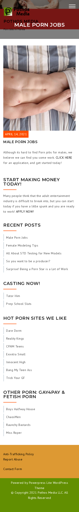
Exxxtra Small (16, 354)
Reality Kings (15, 338)
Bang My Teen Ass (19, 370)
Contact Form (12, 469)
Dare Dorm (14, 331)
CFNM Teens (15, 346)
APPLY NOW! (25, 211)
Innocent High (16, 362)
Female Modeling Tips (22, 245)
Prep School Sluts (19, 304)
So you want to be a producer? (28, 261)
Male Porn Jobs (20, 142)
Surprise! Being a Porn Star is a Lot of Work (37, 269)
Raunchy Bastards (18, 425)
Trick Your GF (15, 378)
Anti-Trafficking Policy (18, 454)
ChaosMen (13, 417)
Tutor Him (13, 296)
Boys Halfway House (20, 409)
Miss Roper (14, 433)
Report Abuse (12, 459)
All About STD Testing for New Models (33, 253)
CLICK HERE (64, 158)
